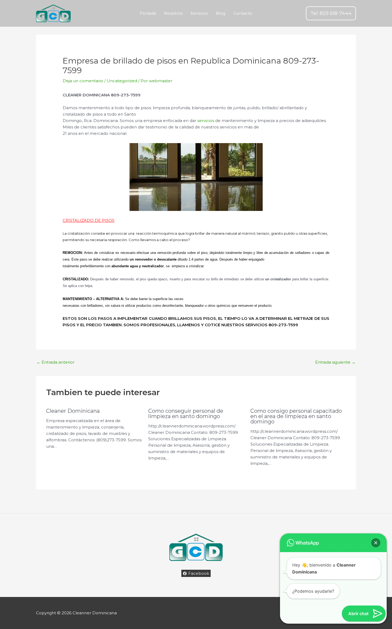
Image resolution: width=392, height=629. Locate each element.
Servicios (199, 13)
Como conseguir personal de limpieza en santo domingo (185, 413)
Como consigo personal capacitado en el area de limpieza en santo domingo (296, 416)
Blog (220, 13)
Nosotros (173, 13)
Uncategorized (122, 80)
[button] (331, 13)
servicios (205, 120)
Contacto (242, 13)
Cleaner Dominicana (73, 411)
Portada (148, 13)
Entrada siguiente (335, 362)
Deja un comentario (83, 80)
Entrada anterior (55, 362)
